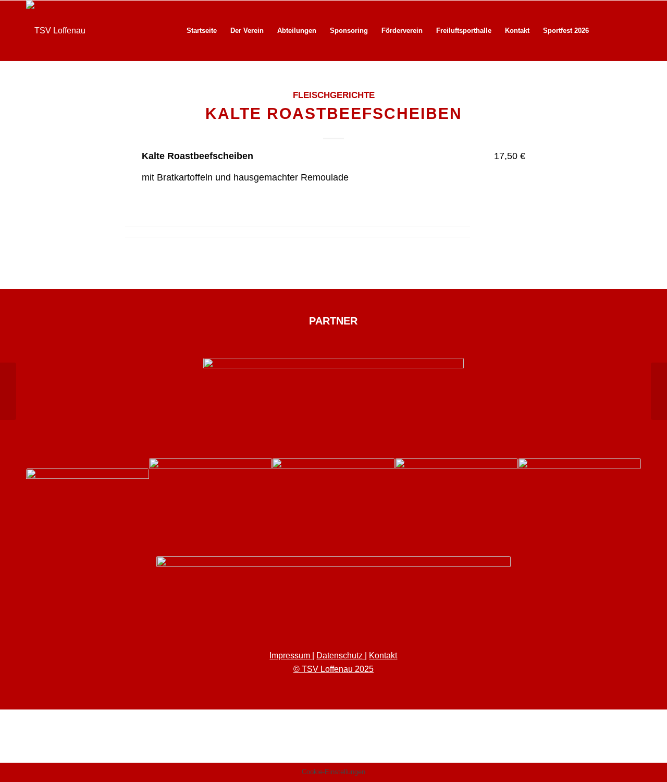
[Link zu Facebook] (617, 30)
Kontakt (383, 655)
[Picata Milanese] (8, 391)
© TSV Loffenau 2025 (333, 669)
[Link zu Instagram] (633, 30)
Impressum (290, 655)
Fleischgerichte (334, 95)
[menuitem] (202, 31)
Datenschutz (340, 655)
